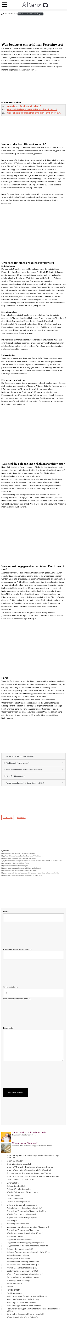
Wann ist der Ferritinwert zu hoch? (24, 106)
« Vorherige (7, 817)
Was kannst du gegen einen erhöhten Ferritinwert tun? (34, 112)
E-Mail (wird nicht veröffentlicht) (17, 949)
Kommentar (8, 1028)
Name (7, 911)
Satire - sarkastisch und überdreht (29, 1132)
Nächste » (21, 817)
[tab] (33, 756)
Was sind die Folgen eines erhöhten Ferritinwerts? (32, 109)
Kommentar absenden (15, 1092)
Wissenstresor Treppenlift (25, 1143)
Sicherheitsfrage (10, 987)
